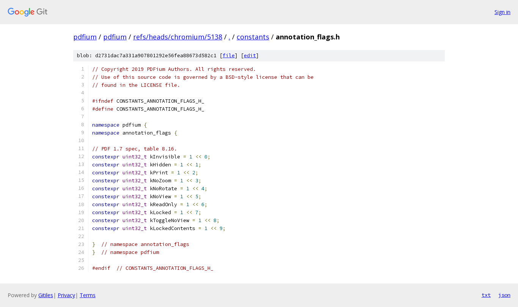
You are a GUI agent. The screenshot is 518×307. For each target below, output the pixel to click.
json (504, 294)
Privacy (66, 295)
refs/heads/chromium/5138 (177, 36)
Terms (88, 295)
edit (250, 55)
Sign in (502, 12)
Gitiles (45, 295)
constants (253, 36)
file (229, 55)
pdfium (85, 36)
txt (486, 294)
